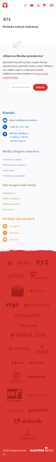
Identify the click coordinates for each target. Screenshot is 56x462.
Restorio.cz (8, 209)
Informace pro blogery (14, 164)
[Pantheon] (16, 377)
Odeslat (40, 87)
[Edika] (16, 275)
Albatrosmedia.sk (11, 203)
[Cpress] (37, 290)
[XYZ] (42, 263)
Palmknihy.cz (9, 193)
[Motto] (24, 263)
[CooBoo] (10, 263)
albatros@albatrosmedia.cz (24, 120)
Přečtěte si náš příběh (14, 175)
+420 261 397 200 (19, 126)
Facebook (14, 232)
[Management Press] (12, 305)
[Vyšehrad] (19, 349)
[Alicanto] (28, 325)
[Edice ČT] (17, 363)
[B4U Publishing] (37, 305)
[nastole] (39, 275)
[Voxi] (41, 349)
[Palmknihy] (37, 363)
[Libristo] (14, 410)
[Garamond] (38, 395)
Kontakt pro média (12, 159)
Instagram (15, 226)
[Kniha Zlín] (28, 335)
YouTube (14, 239)
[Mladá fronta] (14, 395)
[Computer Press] (18, 290)
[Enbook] (28, 422)
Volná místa (8, 170)
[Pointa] (37, 377)
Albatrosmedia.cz (11, 198)
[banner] (6, 5)
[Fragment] (28, 315)
